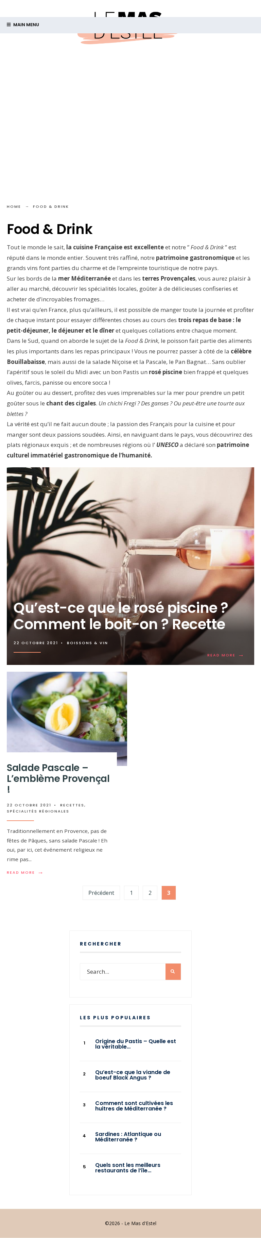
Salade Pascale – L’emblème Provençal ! (58, 778)
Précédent (101, 893)
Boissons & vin (87, 643)
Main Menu (25, 24)
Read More (226, 655)
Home (14, 206)
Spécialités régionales (38, 811)
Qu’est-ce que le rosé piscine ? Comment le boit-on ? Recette (121, 616)
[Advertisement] (130, 118)
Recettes (72, 805)
